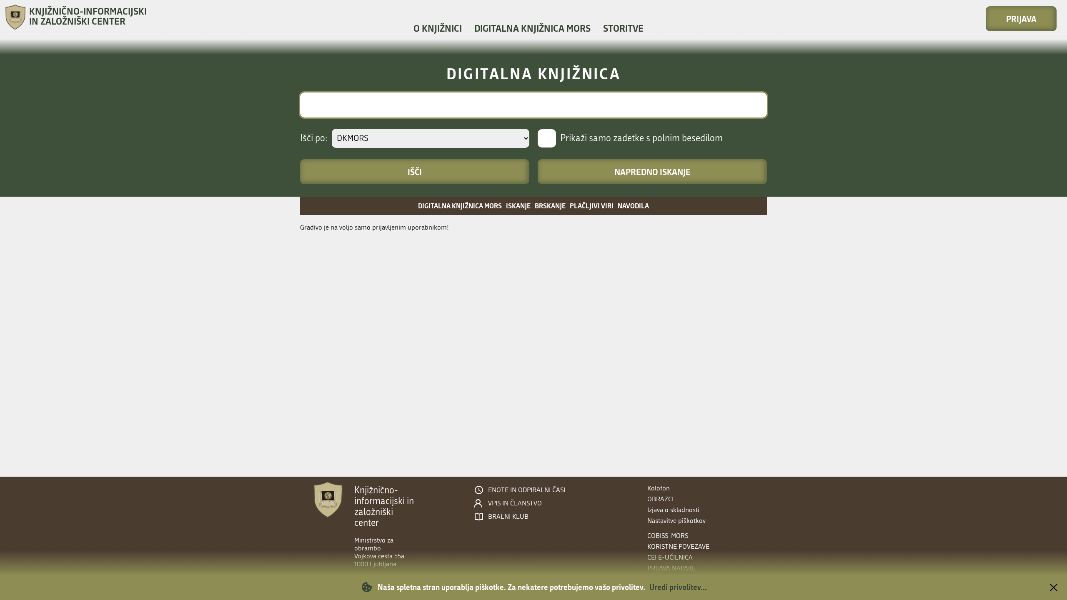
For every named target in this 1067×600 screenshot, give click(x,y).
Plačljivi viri (592, 205)
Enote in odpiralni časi (526, 490)
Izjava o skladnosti (673, 510)
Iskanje (518, 205)
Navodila (633, 205)
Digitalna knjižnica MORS (532, 28)
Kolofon (658, 488)
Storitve (623, 28)
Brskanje (550, 205)
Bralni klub (508, 516)
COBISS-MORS (667, 536)
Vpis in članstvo (515, 503)
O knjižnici (437, 28)
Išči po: (314, 138)
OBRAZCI (660, 499)
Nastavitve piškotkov (676, 521)
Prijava (1021, 19)
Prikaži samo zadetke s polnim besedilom (641, 138)
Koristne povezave (678, 546)
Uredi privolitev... (678, 587)
